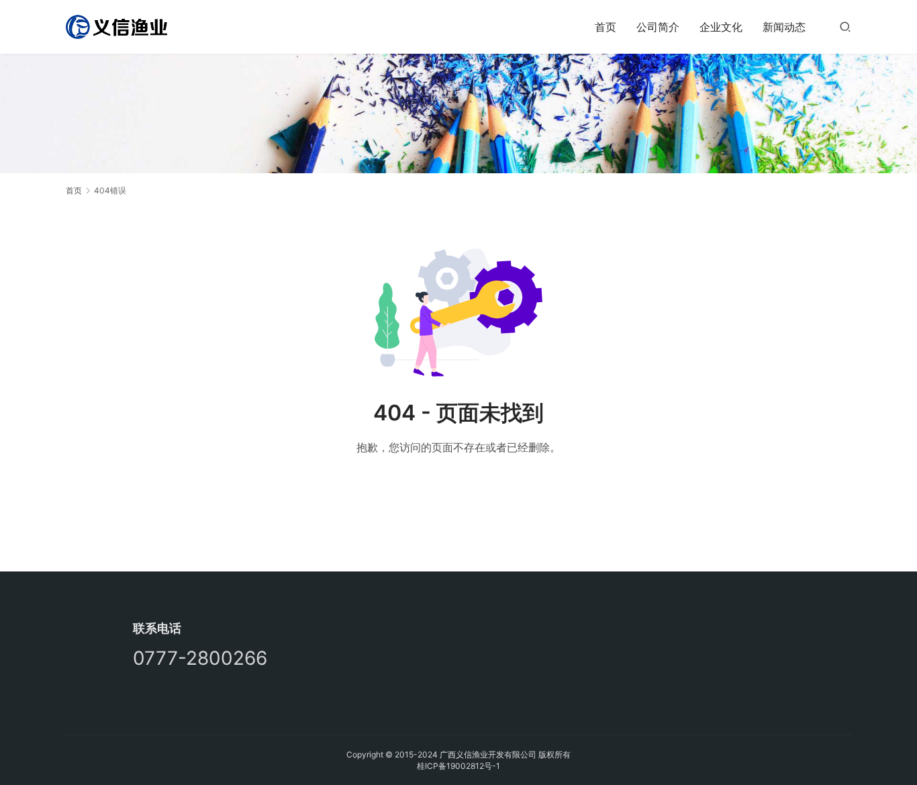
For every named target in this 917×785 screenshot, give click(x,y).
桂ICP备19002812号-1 (458, 766)
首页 (605, 27)
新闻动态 (784, 27)
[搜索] (845, 26)
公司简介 (657, 27)
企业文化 (720, 27)
